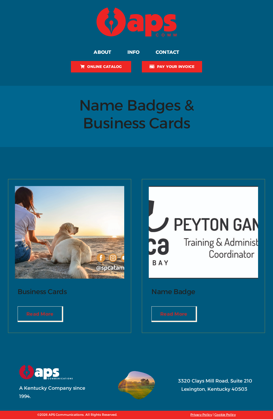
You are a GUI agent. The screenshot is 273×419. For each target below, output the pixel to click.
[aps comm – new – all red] (136, 10)
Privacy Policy (201, 415)
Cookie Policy (225, 415)
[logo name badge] (203, 188)
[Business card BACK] (69, 188)
